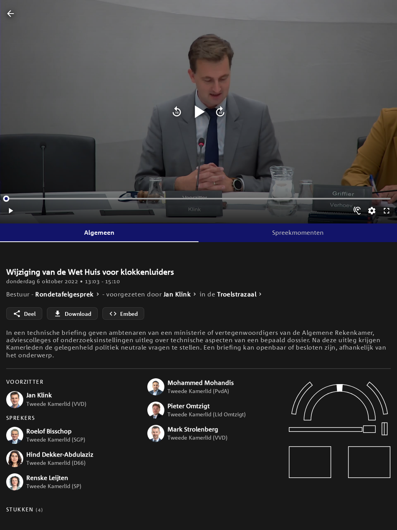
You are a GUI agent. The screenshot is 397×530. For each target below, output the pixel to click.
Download (78, 313)
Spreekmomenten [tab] (298, 232)
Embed (129, 313)
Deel (30, 313)
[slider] (6, 199)
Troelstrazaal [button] (237, 294)
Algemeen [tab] (99, 232)
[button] (70, 399)
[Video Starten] (198, 111)
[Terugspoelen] (176, 111)
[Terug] (10, 14)
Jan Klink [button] (177, 294)
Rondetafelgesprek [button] (64, 294)
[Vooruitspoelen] (220, 111)
